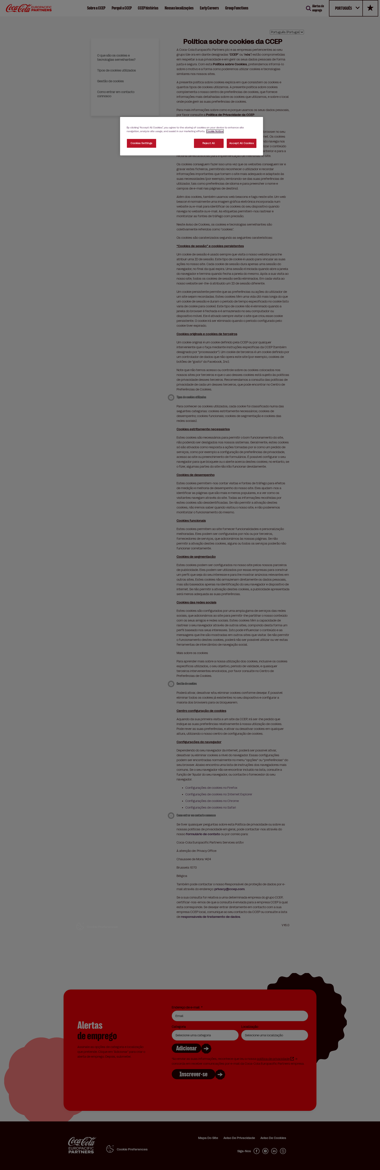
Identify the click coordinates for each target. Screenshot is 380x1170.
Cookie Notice (215, 131)
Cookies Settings (141, 143)
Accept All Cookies (241, 143)
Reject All (209, 143)
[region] (191, 136)
